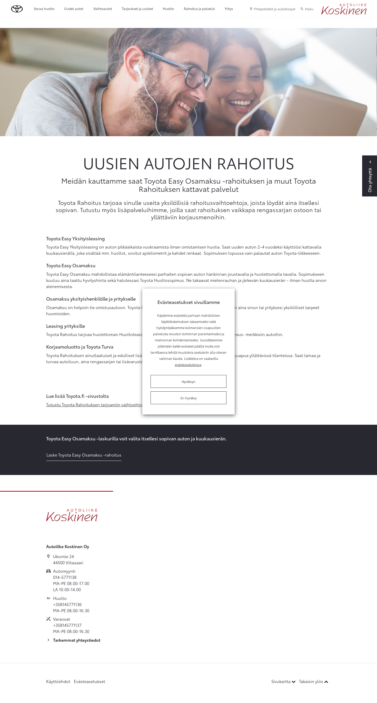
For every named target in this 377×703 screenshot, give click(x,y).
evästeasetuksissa (188, 364)
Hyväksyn (188, 381)
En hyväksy (189, 397)
